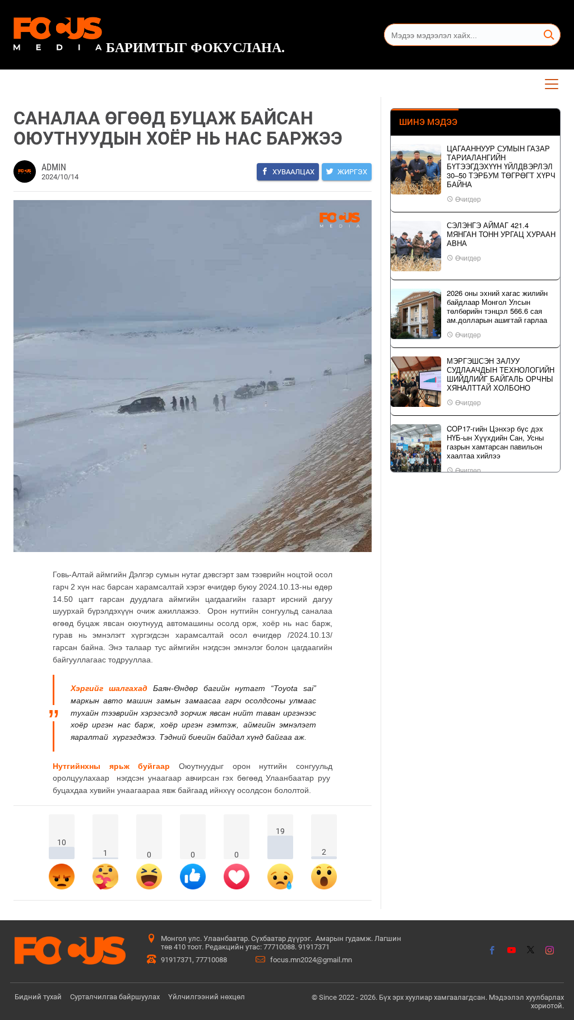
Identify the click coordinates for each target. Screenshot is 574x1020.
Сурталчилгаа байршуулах (115, 997)
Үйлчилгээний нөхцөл (206, 997)
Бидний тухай (38, 997)
